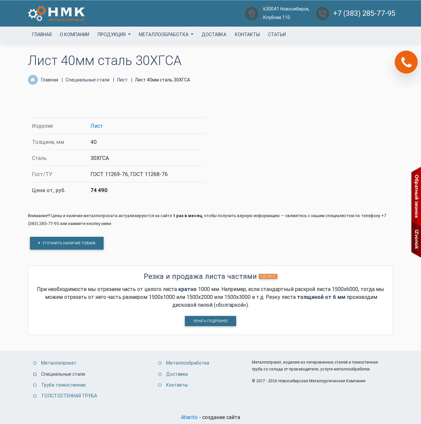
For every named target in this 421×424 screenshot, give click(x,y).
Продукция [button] (112, 34)
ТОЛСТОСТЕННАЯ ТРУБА (69, 396)
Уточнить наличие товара (68, 243)
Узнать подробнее (210, 321)
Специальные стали (63, 374)
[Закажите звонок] (406, 62)
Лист (96, 126)
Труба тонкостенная (63, 385)
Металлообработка (164, 34)
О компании (74, 34)
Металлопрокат (58, 363)
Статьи (277, 34)
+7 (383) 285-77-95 (364, 13)
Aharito (189, 417)
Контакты (247, 34)
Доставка (214, 34)
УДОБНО (268, 276)
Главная (42, 34)
